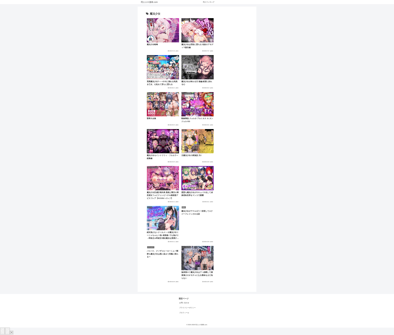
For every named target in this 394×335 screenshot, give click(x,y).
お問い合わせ (184, 303)
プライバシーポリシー (187, 308)
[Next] (7, 331)
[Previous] (2, 331)
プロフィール (184, 313)
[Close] (11, 332)
